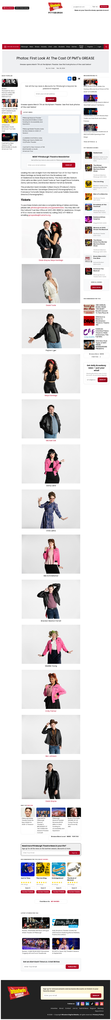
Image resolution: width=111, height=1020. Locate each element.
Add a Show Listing (22, 8)
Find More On (49, 901)
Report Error (99, 1011)
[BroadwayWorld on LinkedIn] (87, 1004)
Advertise (54, 1008)
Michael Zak (51, 440)
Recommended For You (92, 298)
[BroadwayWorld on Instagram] (83, 1004)
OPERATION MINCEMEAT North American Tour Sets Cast (9, 124)
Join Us (75, 1008)
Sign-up (95, 6)
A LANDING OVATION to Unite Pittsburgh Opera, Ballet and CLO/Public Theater (33, 140)
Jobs (55, 47)
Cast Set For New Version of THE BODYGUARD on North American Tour (9, 142)
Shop (68, 47)
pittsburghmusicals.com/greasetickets (47, 207)
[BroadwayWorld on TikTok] (92, 1004)
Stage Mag (81, 46)
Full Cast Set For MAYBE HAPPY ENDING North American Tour (9, 107)
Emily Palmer (50, 711)
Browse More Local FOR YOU (65, 837)
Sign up (102, 380)
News (31, 47)
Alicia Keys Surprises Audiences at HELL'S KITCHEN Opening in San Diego (96, 134)
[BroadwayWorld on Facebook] (78, 1004)
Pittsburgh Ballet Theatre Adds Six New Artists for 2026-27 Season (33, 131)
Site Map (101, 1008)
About (61, 1008)
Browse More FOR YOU (96, 355)
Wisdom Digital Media (70, 1015)
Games (74, 47)
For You (30, 805)
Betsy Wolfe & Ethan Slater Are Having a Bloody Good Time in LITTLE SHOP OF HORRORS (96, 89)
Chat (50, 47)
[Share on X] (74, 79)
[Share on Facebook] (70, 79)
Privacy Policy (98, 1015)
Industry (44, 47)
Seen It (27, 888)
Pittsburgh (24, 47)
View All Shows (96, 282)
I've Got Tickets (27, 892)
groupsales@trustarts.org (39, 215)
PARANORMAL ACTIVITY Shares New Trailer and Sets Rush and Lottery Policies (96, 118)
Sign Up (51, 99)
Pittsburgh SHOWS (91, 148)
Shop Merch (9, 8)
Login (99, 47)
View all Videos (89, 142)
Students (62, 47)
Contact (68, 1008)
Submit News (83, 1008)
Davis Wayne (44, 260)
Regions (93, 1008)
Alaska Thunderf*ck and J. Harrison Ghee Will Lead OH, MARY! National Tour (8, 89)
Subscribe (72, 967)
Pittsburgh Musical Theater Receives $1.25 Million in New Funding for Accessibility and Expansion (33, 121)
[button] (106, 46)
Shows (37, 47)
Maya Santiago (57, 260)
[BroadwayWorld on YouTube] (102, 1004)
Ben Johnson (51, 756)
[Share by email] (79, 79)
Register (90, 47)
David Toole (51, 305)
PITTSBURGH (55, 13)
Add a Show (96, 287)
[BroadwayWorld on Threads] (97, 1004)
